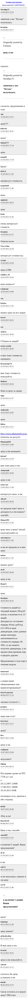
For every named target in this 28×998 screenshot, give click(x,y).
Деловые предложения (14, 2)
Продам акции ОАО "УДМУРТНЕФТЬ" (13, 5)
